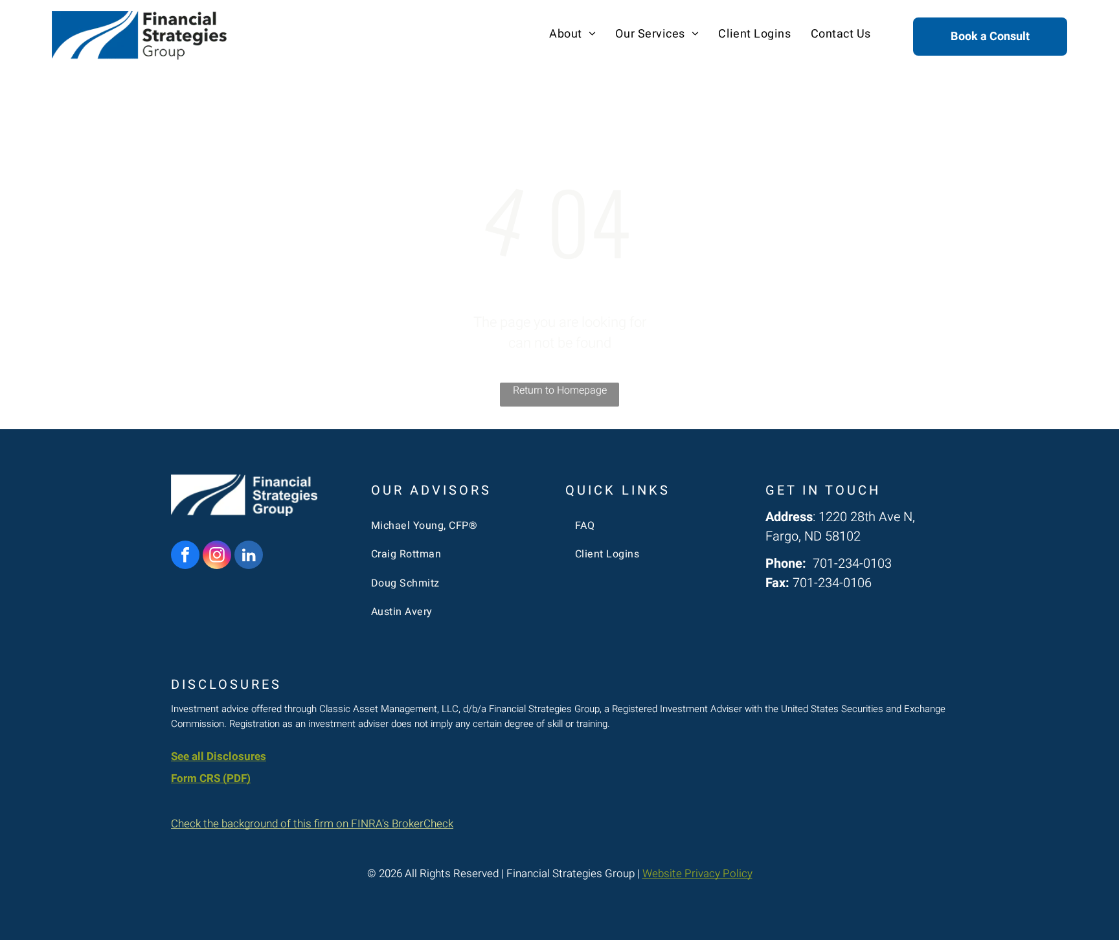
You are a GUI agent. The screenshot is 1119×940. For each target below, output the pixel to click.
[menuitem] (572, 34)
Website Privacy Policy (697, 874)
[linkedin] (248, 556)
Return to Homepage (560, 390)
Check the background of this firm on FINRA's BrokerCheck (312, 824)
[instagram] (217, 556)
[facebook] (185, 556)
